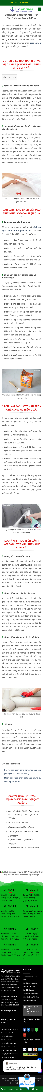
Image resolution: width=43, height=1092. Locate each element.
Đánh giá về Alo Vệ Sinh (9, 1029)
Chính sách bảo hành (30, 993)
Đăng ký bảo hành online (10, 1054)
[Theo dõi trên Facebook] (24, 1030)
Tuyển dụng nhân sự (30, 1000)
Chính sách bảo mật (8, 1047)
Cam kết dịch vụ (28, 990)
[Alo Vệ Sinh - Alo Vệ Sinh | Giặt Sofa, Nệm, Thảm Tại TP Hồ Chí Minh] (21, 9)
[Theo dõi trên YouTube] (24, 1035)
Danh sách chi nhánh (8, 1057)
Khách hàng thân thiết (8, 1050)
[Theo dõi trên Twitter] (28, 1030)
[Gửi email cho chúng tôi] (32, 1030)
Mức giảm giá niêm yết (9, 1033)
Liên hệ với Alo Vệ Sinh (31, 997)
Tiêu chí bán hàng (29, 986)
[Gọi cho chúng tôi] (36, 1030)
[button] (39, 9)
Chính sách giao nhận (8, 1040)
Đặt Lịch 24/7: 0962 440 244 (21, 3)
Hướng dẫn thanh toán (9, 1043)
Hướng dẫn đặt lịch (7, 1036)
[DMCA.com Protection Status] (30, 1054)
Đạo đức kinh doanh (30, 983)
